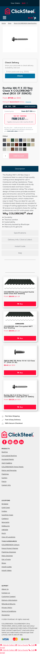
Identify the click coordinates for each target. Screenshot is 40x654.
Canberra (5, 521)
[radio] (4, 140)
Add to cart (18, 156)
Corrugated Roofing (9, 458)
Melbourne (6, 528)
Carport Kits (6, 487)
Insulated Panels (8, 461)
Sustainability (9, 224)
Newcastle (5, 524)
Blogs (4, 565)
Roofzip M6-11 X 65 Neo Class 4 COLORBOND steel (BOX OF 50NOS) (19, 398)
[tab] (20, 169)
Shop (9, 23)
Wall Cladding (7, 465)
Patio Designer (7, 558)
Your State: (15, 3)
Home (4, 23)
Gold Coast (6, 510)
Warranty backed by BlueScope (16, 227)
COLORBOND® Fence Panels (12, 469)
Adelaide (5, 532)
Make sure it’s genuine (13, 229)
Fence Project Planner (10, 550)
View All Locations (8, 539)
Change (28, 102)
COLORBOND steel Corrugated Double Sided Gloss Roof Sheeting (19, 294)
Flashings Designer (9, 554)
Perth (4, 535)
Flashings (5, 476)
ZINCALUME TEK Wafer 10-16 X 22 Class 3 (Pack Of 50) (17, 363)
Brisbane (5, 506)
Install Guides (7, 569)
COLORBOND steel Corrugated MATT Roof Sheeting (18, 329)
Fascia (4, 484)
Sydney (4, 513)
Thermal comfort (11, 222)
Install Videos (7, 573)
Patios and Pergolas (9, 473)
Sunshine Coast (7, 517)
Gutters (4, 480)
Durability (8, 219)
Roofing (5, 454)
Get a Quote (6, 561)
